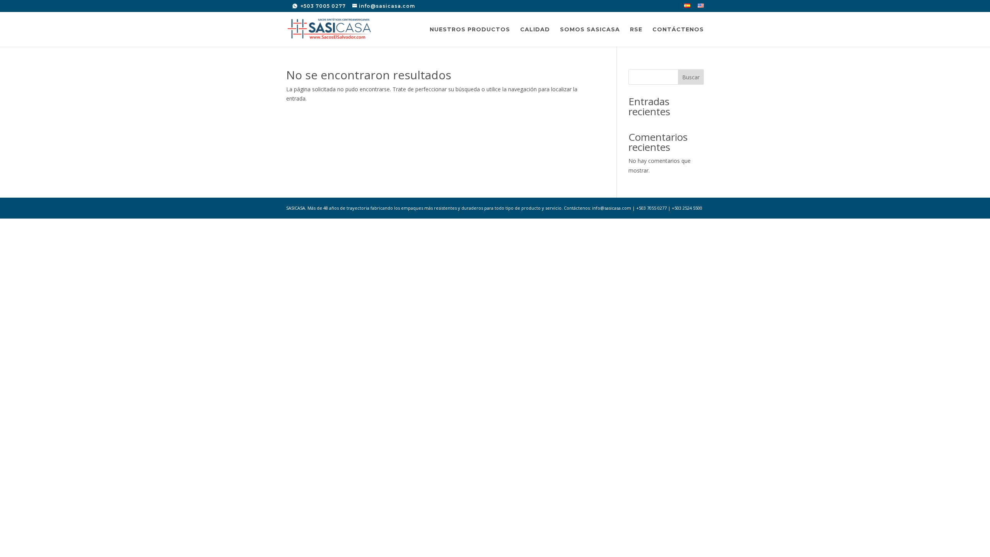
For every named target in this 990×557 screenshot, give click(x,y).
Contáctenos (678, 30)
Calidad (535, 30)
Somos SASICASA (590, 30)
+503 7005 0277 (322, 6)
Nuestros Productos (470, 30)
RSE (636, 30)
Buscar (691, 77)
